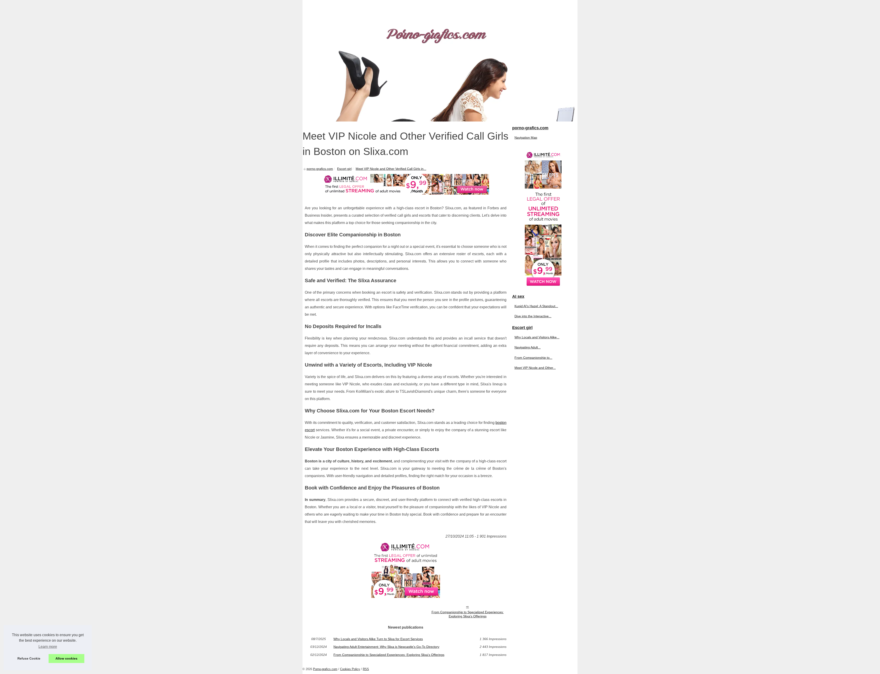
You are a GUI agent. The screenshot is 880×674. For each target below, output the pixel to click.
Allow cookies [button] (66, 658)
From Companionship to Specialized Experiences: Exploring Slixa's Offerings (468, 614)
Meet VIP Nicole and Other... (535, 368)
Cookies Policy (350, 669)
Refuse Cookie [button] (28, 658)
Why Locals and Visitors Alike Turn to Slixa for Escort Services (378, 639)
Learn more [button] (47, 647)
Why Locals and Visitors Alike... (536, 337)
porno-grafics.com (320, 169)
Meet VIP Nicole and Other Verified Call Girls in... (391, 169)
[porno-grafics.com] (440, 61)
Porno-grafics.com (325, 669)
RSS (366, 669)
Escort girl (344, 169)
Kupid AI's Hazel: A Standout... (536, 306)
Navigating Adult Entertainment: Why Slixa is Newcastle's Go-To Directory (386, 646)
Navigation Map (525, 137)
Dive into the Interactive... (532, 316)
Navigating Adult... (527, 347)
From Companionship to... (533, 357)
